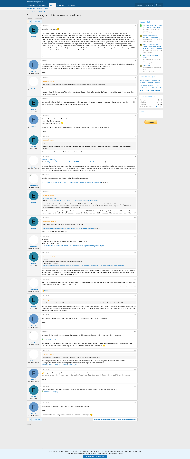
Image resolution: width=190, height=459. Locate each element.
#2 (135, 61)
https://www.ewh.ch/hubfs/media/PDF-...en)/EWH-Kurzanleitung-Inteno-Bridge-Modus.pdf (73, 246)
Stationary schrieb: (48, 221)
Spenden (151, 122)
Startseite (31, 5)
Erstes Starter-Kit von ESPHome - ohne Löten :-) (151, 37)
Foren (52, 5)
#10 (135, 217)
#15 (135, 315)
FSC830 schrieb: (47, 354)
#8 (135, 175)
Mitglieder (71, 5)
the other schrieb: (48, 257)
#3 (135, 77)
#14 (135, 296)
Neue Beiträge (31, 8)
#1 (135, 25)
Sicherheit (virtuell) (148, 71)
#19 (135, 386)
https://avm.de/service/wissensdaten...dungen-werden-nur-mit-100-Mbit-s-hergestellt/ (71, 182)
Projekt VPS (146, 66)
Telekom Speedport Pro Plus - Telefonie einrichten (151, 88)
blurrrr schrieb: (47, 140)
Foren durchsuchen (42, 8)
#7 (135, 156)
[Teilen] (133, 26)
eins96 (30, 18)
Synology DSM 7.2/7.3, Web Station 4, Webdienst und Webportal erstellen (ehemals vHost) (151, 85)
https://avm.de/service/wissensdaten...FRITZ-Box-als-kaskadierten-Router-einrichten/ (76, 162)
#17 (135, 350)
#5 (135, 115)
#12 (135, 253)
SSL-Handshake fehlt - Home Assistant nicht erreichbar (152, 26)
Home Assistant (147, 33)
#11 (135, 236)
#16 (135, 332)
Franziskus (158, 106)
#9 (135, 191)
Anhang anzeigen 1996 (49, 198)
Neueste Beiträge (146, 22)
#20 (135, 403)
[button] (47, 5)
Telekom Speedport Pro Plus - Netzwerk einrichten (151, 90)
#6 (135, 136)
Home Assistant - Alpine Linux (150, 80)
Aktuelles (60, 5)
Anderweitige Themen (149, 63)
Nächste (37, 21)
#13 (135, 279)
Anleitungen (42, 5)
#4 (135, 98)
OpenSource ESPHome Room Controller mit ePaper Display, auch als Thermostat (152, 46)
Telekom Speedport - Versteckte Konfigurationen (151, 83)
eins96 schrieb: (47, 81)
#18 (135, 369)
